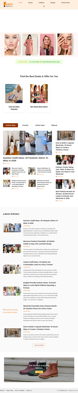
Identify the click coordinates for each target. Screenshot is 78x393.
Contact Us (29, 390)
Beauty (30, 2)
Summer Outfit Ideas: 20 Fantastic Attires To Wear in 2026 (25, 159)
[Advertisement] (39, 20)
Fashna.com (64, 390)
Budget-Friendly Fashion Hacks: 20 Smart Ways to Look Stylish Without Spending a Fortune (19, 183)
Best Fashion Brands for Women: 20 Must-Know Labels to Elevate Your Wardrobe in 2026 (65, 195)
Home (20, 2)
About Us (2, 390)
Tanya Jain (7, 163)
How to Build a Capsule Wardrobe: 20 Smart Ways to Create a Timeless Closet (65, 146)
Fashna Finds (65, 2)
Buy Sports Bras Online (39, 106)
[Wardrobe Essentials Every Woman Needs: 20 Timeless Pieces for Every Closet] (32, 183)
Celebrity (41, 2)
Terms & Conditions (20, 390)
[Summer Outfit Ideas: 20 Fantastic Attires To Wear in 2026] (27, 143)
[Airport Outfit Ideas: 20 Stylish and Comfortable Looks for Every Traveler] (32, 170)
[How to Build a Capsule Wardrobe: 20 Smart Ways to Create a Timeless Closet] (65, 135)
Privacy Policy (9, 390)
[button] (44, 6)
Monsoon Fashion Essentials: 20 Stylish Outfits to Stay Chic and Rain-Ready (18, 171)
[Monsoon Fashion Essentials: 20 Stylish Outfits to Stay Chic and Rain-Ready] (6, 170)
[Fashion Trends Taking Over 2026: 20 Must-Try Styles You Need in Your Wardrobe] (65, 160)
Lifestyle (52, 2)
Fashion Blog (26, 225)
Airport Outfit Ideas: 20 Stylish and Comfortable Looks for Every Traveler (44, 170)
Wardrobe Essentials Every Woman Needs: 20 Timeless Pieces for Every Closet (44, 183)
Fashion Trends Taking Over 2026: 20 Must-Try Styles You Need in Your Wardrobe (65, 170)
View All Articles (39, 345)
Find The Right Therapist (14, 108)
